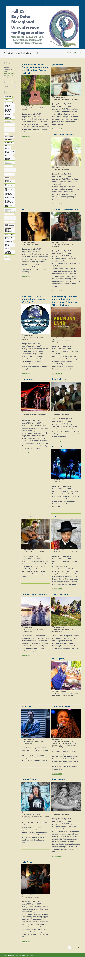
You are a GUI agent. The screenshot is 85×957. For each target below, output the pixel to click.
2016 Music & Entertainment (74, 52)
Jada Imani (57, 64)
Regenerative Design (9, 206)
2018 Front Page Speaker (65, 743)
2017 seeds (8, 99)
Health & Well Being (9, 152)
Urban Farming (7, 245)
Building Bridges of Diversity (8, 110)
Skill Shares (9, 214)
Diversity (8, 121)
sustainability (9, 234)
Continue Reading (26, 136)
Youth (7, 259)
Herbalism (8, 155)
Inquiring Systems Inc (9, 73)
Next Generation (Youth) (8, 189)
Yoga (6, 256)
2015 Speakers (27, 814)
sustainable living (8, 238)
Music (7, 177)
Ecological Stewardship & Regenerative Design (9, 129)
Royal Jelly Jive (59, 379)
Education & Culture (64, 745)
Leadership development (9, 174)
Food (6, 133)
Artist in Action (8, 106)
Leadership (8, 166)
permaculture (9, 197)
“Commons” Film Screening (65, 209)
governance (9, 142)
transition (8, 241)
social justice (9, 221)
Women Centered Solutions (8, 252)
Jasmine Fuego (29, 779)
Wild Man (26, 706)
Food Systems (9, 136)
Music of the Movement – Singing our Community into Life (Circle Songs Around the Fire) (35, 68)
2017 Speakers (30, 818)
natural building (8, 181)
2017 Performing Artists (67, 695)
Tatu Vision (27, 862)
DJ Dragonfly (58, 658)
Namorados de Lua (61, 446)
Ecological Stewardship (9, 125)
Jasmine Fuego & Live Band (34, 594)
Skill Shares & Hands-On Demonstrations (10, 218)
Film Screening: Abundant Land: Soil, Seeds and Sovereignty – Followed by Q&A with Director (64, 300)
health (7, 148)
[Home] (61, 52)
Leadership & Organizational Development (10, 170)
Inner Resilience (8, 163)
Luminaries (27, 379)
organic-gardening (8, 194)
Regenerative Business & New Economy (9, 201)
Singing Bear (28, 516)
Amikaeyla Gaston (61, 706)
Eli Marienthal (59, 779)
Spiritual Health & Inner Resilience (8, 230)
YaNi (54, 516)
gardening (8, 139)
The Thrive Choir (60, 594)
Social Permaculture (9, 225)
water (7, 248)
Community (8, 114)
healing (7, 145)
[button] (42, 2)
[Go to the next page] (78, 947)
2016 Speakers (75, 99)
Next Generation (8, 185)
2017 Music (8, 96)
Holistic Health (7, 159)
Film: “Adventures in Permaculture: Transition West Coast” (34, 299)
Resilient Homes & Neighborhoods (10, 210)
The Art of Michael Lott (63, 134)
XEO (24, 209)
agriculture (9, 102)
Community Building (8, 118)
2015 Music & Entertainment (31, 414)
